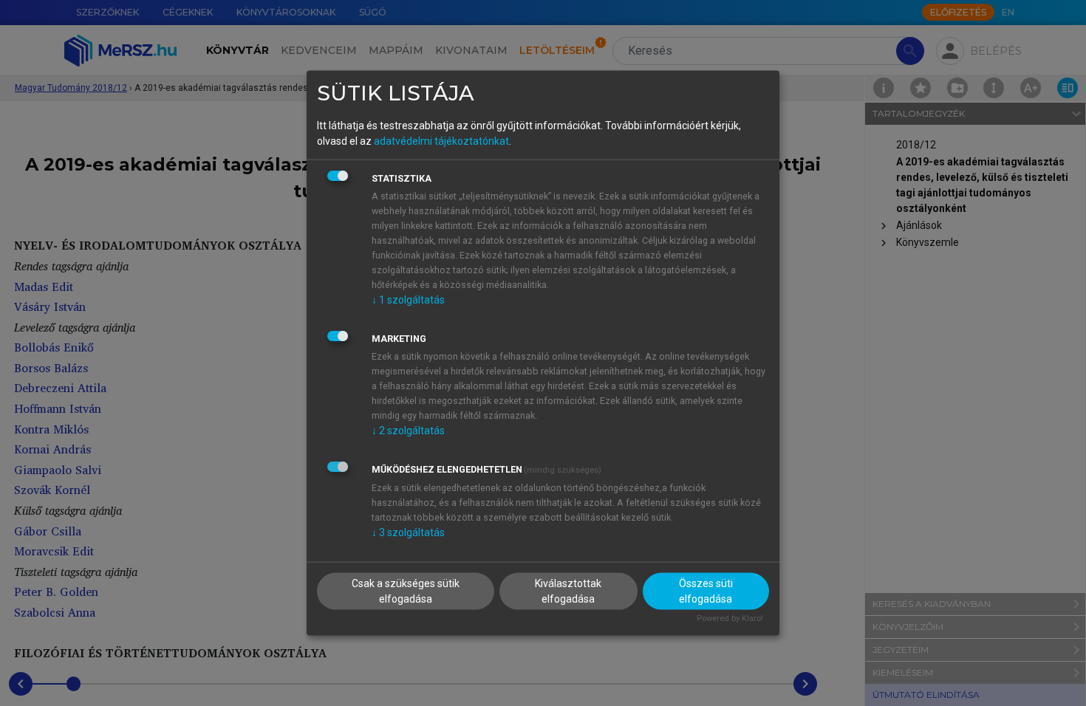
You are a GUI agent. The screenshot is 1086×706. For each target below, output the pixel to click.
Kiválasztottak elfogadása (568, 591)
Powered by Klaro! (730, 618)
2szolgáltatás (408, 430)
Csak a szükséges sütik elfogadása (406, 591)
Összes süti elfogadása (706, 591)
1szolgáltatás (408, 299)
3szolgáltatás (408, 532)
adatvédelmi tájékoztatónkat (441, 140)
